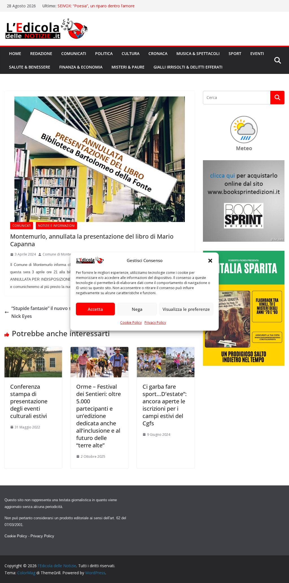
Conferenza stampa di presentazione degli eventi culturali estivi (28, 401)
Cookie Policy (131, 322)
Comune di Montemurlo (62, 254)
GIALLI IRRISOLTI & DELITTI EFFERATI (188, 67)
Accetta (95, 309)
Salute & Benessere (29, 67)
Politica (104, 53)
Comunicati (73, 53)
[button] (210, 260)
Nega (137, 309)
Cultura (130, 53)
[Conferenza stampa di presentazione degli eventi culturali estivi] (33, 351)
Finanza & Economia (80, 67)
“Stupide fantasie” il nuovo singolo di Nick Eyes (50, 312)
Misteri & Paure (127, 67)
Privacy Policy (155, 322)
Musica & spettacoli (198, 53)
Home (15, 53)
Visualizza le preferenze (186, 309)
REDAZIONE (41, 53)
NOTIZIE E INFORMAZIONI (56, 226)
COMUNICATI (21, 226)
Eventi (257, 53)
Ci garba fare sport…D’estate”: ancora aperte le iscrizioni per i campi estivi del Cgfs (165, 405)
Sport (235, 53)
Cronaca (157, 53)
